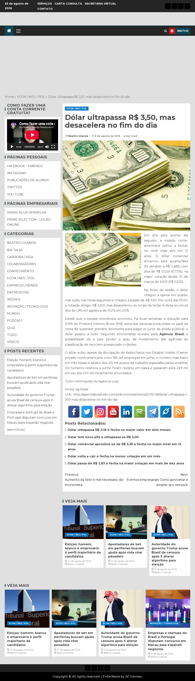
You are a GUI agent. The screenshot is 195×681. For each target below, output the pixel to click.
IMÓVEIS (14, 299)
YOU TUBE (15, 194)
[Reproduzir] (12, 147)
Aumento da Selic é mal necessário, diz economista (94, 480)
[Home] (9, 31)
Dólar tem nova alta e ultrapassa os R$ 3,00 (103, 437)
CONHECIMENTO (20, 271)
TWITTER (14, 187)
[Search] (165, 31)
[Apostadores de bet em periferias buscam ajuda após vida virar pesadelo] (126, 522)
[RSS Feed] (179, 412)
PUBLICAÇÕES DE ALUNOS (28, 180)
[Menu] (18, 31)
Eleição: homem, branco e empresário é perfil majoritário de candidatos (32, 365)
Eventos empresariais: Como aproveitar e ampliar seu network (157, 480)
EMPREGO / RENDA (22, 285)
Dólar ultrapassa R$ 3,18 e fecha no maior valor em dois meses (119, 430)
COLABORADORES (21, 264)
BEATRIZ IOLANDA (21, 243)
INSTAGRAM (16, 173)
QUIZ (11, 328)
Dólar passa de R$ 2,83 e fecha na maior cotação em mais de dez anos (126, 463)
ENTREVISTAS (18, 292)
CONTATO (45, 8)
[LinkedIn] (126, 412)
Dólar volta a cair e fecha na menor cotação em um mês (114, 456)
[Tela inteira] (53, 147)
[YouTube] (113, 412)
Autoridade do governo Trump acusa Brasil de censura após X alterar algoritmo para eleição (30, 400)
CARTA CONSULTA (68, 3)
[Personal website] (166, 412)
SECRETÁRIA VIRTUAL (100, 3)
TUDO (12, 335)
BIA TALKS (15, 250)
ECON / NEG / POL (77, 108)
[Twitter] (87, 412)
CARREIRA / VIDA (20, 257)
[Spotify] (139, 412)
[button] (18, 31)
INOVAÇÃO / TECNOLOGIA (27, 306)
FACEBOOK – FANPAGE (25, 166)
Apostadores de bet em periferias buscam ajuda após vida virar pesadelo (32, 383)
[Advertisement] (97, 65)
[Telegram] (153, 412)
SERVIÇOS (44, 3)
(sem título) (16, 429)
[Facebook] (74, 412)
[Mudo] (47, 147)
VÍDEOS (13, 342)
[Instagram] (100, 412)
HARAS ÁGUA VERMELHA (26, 212)
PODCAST (15, 320)
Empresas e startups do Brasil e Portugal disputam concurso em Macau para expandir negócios (32, 417)
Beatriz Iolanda (78, 136)
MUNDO (13, 313)
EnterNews (111, 676)
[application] (32, 135)
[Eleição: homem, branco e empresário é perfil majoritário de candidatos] (83, 522)
